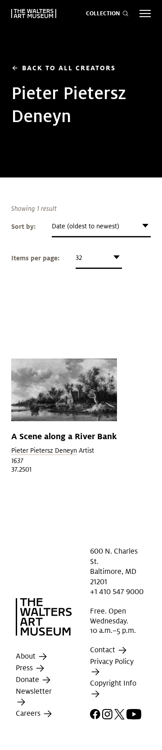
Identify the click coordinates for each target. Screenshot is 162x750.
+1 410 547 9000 (117, 591)
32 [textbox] (79, 258)
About (26, 656)
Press (25, 668)
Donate (28, 680)
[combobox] (101, 226)
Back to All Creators (63, 68)
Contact (103, 650)
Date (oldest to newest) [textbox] (85, 226)
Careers (29, 713)
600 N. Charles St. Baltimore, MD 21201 (114, 566)
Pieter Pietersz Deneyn (44, 450)
